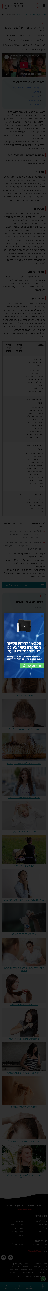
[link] (32, 665)
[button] (42, 616)
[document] (24, 645)
